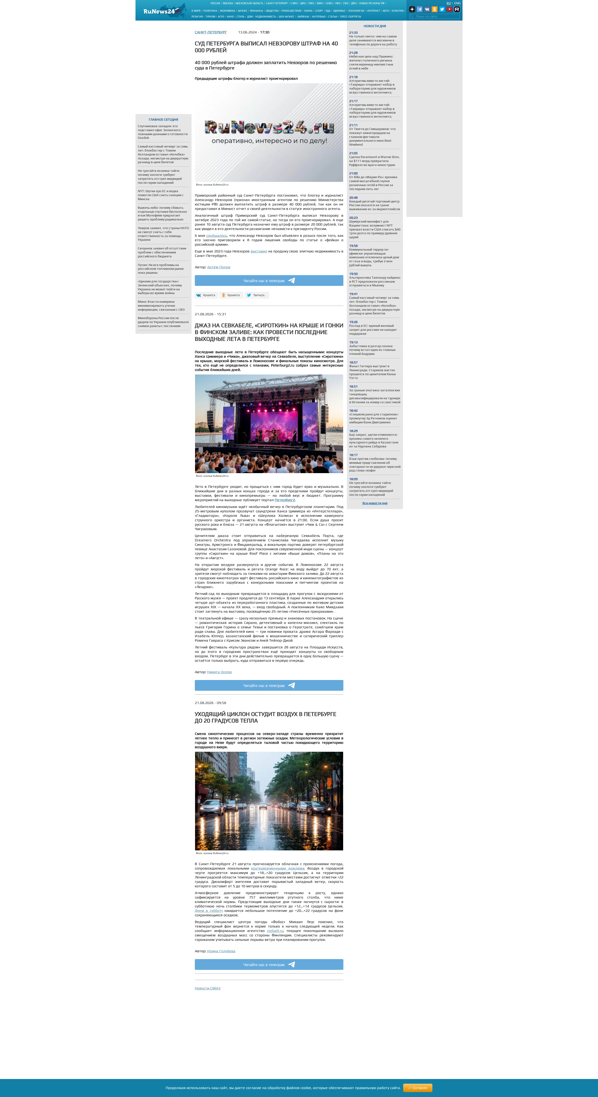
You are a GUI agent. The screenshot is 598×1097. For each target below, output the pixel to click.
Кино (230, 16)
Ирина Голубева (221, 951)
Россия (215, 3)
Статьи (332, 16)
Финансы (256, 10)
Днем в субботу (209, 910)
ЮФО (320, 3)
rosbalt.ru (275, 930)
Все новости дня (375, 503)
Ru (449, 3)
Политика (210, 10)
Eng (457, 3)
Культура (398, 10)
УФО (337, 3)
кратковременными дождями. (278, 868)
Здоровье (339, 10)
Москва (228, 3)
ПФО (311, 3)
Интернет (373, 10)
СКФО (329, 3)
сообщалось (216, 235)
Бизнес (242, 10)
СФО (345, 3)
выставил (259, 251)
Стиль (240, 16)
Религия (197, 16)
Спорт (319, 10)
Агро (221, 16)
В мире (196, 10)
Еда (328, 10)
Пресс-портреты (350, 16)
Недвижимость (265, 16)
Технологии (356, 10)
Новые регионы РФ (371, 3)
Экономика (227, 10)
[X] (257, 293)
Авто (386, 10)
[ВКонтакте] (206, 293)
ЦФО (303, 3)
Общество (272, 10)
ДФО (353, 3)
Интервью (318, 16)
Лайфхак (303, 16)
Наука (308, 10)
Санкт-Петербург (277, 3)
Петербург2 (285, 500)
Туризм (210, 16)
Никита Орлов (219, 672)
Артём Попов (218, 267)
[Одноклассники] (231, 293)
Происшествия (291, 10)
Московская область (249, 3)
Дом (250, 16)
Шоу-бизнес (286, 16)
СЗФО (294, 3)
